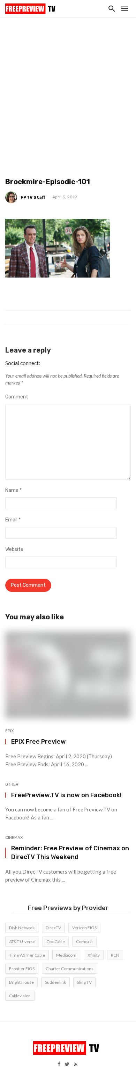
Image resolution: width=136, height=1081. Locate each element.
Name (13, 490)
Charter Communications (69, 968)
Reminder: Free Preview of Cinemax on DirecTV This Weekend (70, 852)
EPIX (9, 730)
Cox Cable (55, 941)
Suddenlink (55, 982)
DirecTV (53, 927)
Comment (16, 397)
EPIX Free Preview (38, 741)
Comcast (84, 941)
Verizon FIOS (84, 927)
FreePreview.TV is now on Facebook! (66, 795)
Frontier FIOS (22, 968)
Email (13, 520)
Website (14, 549)
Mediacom (66, 955)
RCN (115, 955)
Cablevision (20, 995)
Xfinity (94, 955)
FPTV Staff (33, 197)
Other (11, 784)
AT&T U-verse (22, 941)
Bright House (21, 982)
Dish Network (22, 927)
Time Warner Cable (27, 955)
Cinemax (14, 837)
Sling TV (84, 982)
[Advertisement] (68, 88)
